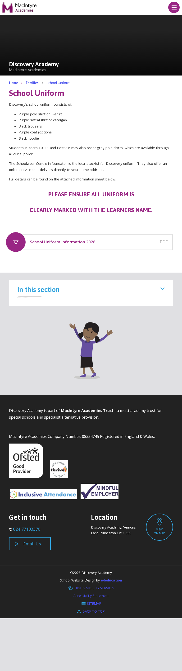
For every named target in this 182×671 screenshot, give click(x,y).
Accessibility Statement (91, 595)
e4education (111, 580)
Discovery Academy (19, 7)
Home (13, 83)
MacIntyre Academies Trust (87, 410)
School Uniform (58, 82)
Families (32, 83)
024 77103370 (26, 529)
